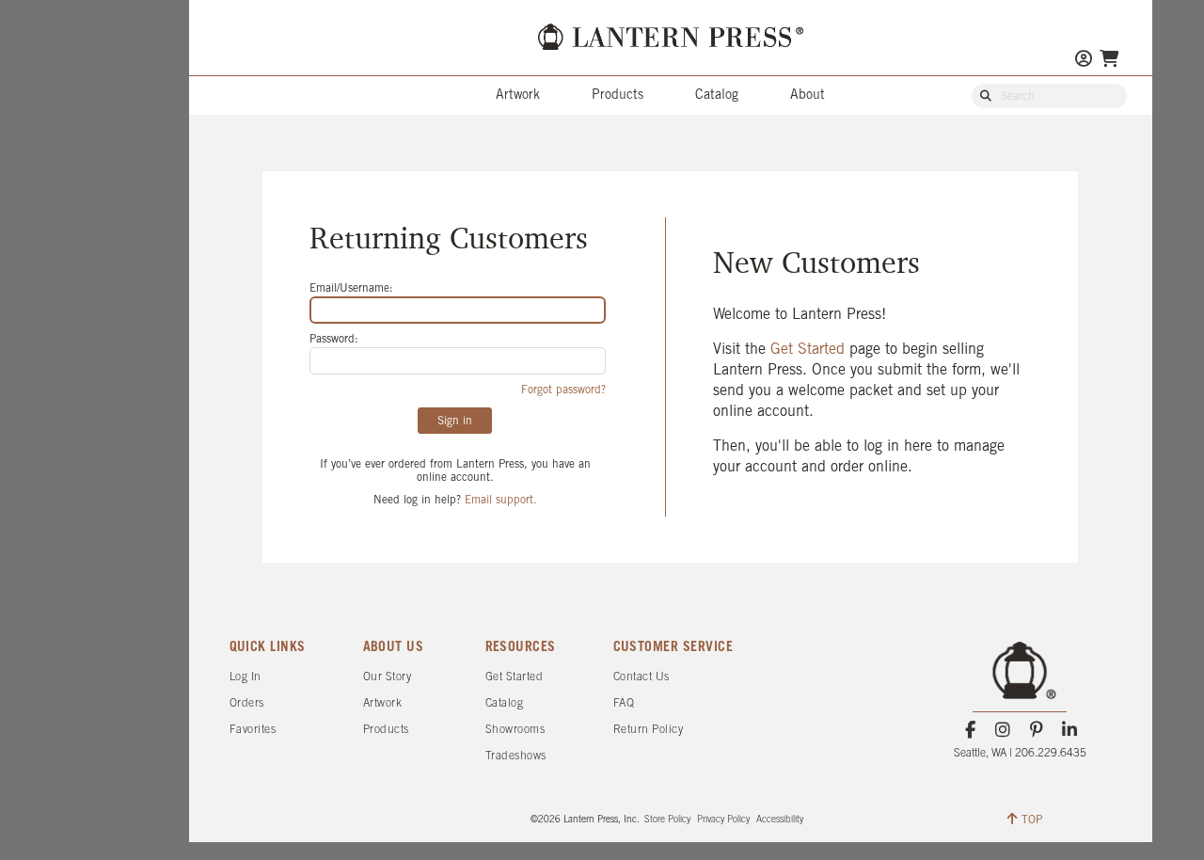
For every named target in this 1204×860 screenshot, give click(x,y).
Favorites (253, 730)
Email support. (501, 500)
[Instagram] (1003, 730)
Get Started (809, 349)
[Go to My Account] (1083, 61)
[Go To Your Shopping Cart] (1109, 61)
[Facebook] (970, 730)
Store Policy (667, 820)
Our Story (387, 677)
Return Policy (648, 730)
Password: (333, 339)
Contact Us (641, 677)
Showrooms (515, 730)
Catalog (716, 95)
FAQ (624, 703)
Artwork (518, 95)
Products (617, 95)
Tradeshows (516, 756)
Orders (247, 703)
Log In (245, 677)
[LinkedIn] (1069, 730)
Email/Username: (351, 288)
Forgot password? (563, 390)
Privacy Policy (723, 820)
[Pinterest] (1036, 730)
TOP (1032, 820)
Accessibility (779, 820)
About (807, 95)
